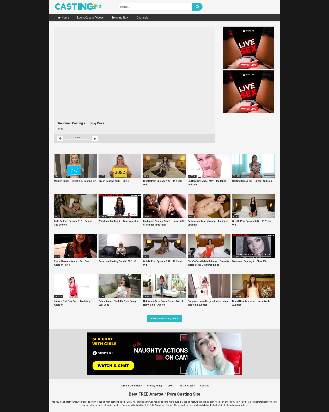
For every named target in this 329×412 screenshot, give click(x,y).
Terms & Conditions (131, 385)
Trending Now (120, 17)
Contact (204, 385)
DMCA (171, 385)
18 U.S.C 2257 (187, 385)
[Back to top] (317, 401)
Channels (142, 17)
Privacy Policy (154, 385)
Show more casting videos (164, 318)
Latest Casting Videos (90, 17)
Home (65, 17)
